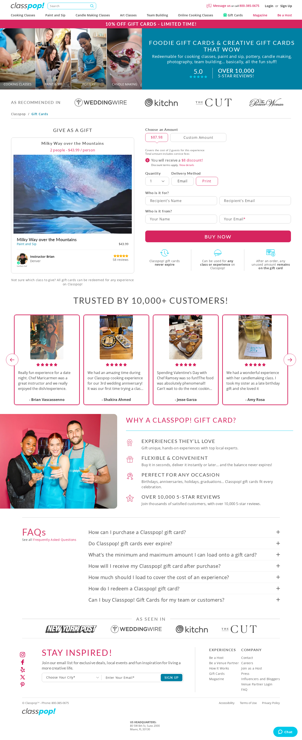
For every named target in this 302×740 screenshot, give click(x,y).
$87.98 (157, 137)
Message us (222, 6)
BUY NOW (218, 236)
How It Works (219, 668)
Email (182, 181)
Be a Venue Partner (224, 663)
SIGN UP (171, 677)
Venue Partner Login (256, 684)
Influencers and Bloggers (260, 679)
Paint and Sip (55, 15)
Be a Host (284, 15)
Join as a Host (251, 668)
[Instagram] (22, 654)
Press (245, 673)
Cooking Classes (23, 15)
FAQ (244, 689)
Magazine (260, 15)
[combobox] (71, 677)
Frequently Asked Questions (54, 540)
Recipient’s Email (239, 200)
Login (269, 6)
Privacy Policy (271, 703)
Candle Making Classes (93, 15)
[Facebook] (22, 662)
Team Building (157, 15)
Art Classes (128, 15)
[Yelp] (22, 669)
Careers (247, 663)
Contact (247, 658)
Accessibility (227, 703)
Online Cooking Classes (195, 15)
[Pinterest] (22, 684)
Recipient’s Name (166, 200)
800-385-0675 (249, 6)
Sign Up (286, 6)
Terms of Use (248, 703)
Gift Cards (235, 15)
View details (186, 165)
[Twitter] (22, 677)
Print (206, 181)
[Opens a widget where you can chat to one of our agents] (285, 732)
